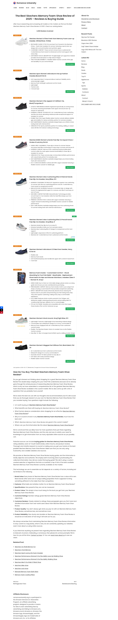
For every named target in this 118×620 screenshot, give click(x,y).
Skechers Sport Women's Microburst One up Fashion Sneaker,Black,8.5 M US (48, 75)
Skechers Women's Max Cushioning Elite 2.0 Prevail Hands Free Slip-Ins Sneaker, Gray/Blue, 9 (50, 221)
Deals (33, 8)
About (83, 25)
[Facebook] (1, 307)
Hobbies (85, 89)
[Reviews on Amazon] (21, 326)
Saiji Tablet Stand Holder (89, 46)
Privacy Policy (86, 22)
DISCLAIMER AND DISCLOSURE (82, 8)
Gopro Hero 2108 (87, 43)
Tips (83, 83)
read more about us (58, 535)
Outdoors (85, 92)
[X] (1, 310)
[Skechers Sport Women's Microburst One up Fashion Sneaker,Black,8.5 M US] (21, 78)
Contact (84, 28)
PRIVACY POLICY (87, 101)
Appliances (85, 80)
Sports (83, 86)
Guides (39, 8)
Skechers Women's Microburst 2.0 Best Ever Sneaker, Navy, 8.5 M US (50, 250)
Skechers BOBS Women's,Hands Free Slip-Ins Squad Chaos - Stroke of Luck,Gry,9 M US (51, 141)
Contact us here (36, 535)
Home (15, 8)
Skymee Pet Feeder (88, 37)
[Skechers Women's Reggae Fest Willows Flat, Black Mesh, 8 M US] (21, 347)
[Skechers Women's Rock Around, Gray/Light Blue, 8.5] (21, 320)
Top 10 (45, 8)
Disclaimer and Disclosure (90, 19)
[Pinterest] (1, 312)
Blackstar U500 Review (89, 40)
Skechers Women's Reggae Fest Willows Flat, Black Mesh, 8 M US (51, 346)
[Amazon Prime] (72, 237)
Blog (27, 8)
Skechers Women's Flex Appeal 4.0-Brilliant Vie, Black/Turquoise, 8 (46, 102)
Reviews (21, 8)
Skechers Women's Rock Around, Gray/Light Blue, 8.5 (48, 318)
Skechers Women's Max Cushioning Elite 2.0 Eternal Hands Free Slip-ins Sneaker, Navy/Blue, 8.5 (50, 178)
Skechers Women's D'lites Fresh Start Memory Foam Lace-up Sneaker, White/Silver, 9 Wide (51, 40)
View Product (70, 64)
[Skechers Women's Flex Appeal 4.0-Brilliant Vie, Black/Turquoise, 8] (21, 106)
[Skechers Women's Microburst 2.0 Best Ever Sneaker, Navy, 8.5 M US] (21, 251)
